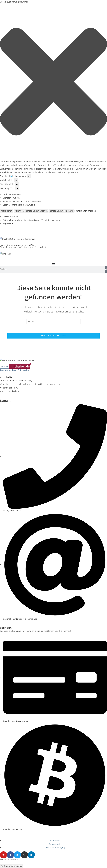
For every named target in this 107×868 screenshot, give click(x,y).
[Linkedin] (31, 854)
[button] (53, 82)
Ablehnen (19, 210)
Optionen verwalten (12, 194)
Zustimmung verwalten (12, 866)
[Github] (24, 854)
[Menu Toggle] (53, 264)
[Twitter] (17, 854)
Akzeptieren (6, 210)
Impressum (8, 223)
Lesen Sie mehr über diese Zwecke (19, 204)
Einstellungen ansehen (37, 210)
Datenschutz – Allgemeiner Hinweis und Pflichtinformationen (31, 220)
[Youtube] (3, 854)
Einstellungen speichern (61, 210)
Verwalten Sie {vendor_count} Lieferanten (22, 201)
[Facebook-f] (10, 854)
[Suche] (106, 269)
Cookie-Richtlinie (10, 216)
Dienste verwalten (11, 197)
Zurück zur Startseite (53, 335)
